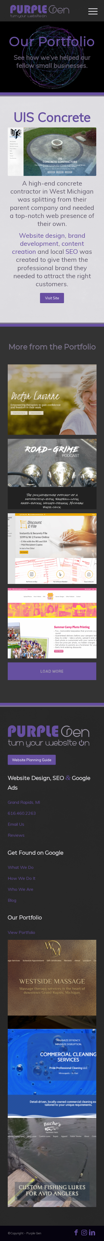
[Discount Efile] (54, 550)
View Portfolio (21, 932)
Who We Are (20, 889)
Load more (52, 671)
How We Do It (21, 878)
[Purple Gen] (43, 10)
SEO (72, 251)
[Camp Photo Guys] (54, 625)
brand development (52, 239)
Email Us (16, 824)
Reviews (16, 835)
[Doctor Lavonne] (54, 401)
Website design (42, 235)
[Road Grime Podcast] (54, 476)
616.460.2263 (22, 813)
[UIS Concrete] (52, 151)
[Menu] (89, 11)
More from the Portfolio (52, 346)
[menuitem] (89, 11)
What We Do (21, 867)
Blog (12, 900)
